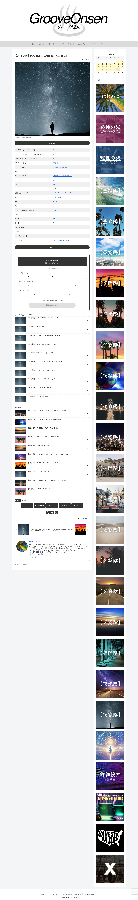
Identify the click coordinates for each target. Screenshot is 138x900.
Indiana (55, 201)
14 (114, 67)
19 (106, 69)
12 (106, 67)
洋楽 (54, 188)
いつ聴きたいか (23, 273)
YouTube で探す (52, 143)
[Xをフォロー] (48, 512)
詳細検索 (52, 247)
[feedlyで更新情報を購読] (52, 512)
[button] (77, 505)
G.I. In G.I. (56, 171)
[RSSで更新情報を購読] (56, 512)
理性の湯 (69, 894)
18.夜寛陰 (56, 163)
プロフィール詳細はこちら (38, 554)
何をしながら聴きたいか (26, 281)
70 (54, 223)
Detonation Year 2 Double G (62, 176)
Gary (54, 206)
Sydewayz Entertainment (61, 240)
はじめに (48, 894)
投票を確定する (52, 305)
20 (110, 69)
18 (102, 69)
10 (98, 67)
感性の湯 (61, 894)
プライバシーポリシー (90, 894)
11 (102, 67)
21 (114, 69)
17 (98, 69)
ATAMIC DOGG (35, 542)
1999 (54, 184)
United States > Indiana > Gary (63, 193)
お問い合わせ (77, 894)
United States (57, 197)
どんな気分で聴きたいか (26, 290)
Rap (54, 210)
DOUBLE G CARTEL (60, 167)
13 (110, 67)
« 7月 (98, 80)
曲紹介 (18, 500)
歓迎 (42, 894)
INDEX (55, 894)
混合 (54, 214)
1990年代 (56, 180)
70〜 (54, 219)
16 (122, 67)
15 (118, 67)
